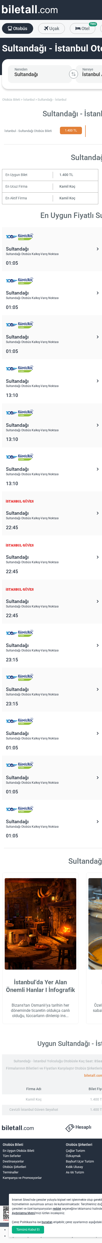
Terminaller (10, 1172)
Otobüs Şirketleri (14, 1167)
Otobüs (19, 28)
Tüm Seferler (12, 1156)
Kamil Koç (67, 186)
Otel (87, 27)
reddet (57, 1208)
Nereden (21, 69)
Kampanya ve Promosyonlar (22, 1178)
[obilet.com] (29, 13)
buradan (47, 1222)
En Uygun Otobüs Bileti (18, 1151)
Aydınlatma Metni (23, 1213)
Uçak (53, 28)
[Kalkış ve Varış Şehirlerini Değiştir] (73, 74)
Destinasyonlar (13, 1161)
